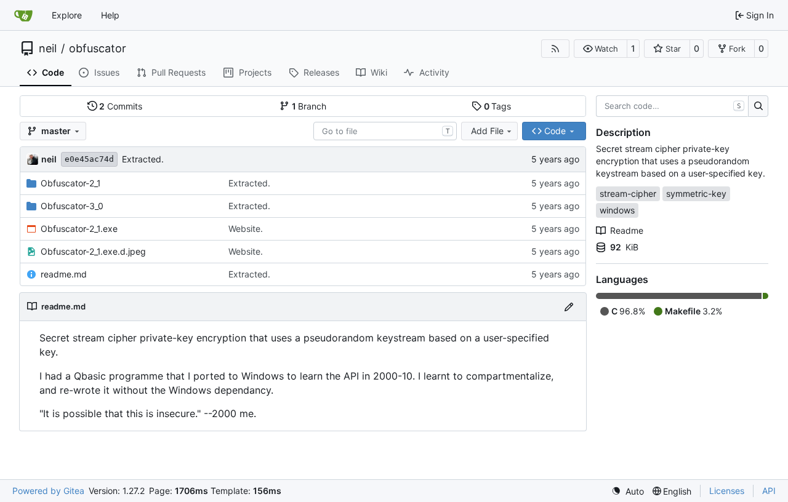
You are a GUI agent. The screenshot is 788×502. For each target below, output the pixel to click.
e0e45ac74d (89, 159)
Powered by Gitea (48, 490)
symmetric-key (696, 193)
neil (48, 48)
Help (110, 15)
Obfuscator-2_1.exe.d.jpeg (93, 251)
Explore (67, 15)
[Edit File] (569, 307)
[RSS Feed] (555, 48)
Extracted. (143, 159)
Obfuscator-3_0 (72, 206)
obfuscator (97, 48)
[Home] (23, 15)
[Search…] (758, 106)
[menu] (627, 491)
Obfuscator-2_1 (71, 183)
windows (617, 210)
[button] (600, 48)
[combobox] (385, 131)
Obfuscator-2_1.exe (79, 228)
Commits (120, 106)
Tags (498, 106)
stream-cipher (628, 193)
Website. (245, 228)
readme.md (64, 274)
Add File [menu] (487, 131)
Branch (309, 106)
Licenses (726, 490)
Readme (626, 230)
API (769, 490)
